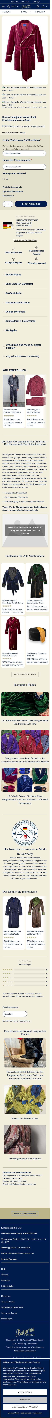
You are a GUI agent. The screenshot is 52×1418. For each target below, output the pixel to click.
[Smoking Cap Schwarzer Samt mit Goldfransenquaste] (37, 633)
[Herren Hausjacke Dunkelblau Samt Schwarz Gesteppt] (13, 580)
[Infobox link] (25, 1339)
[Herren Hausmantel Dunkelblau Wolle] (14, 912)
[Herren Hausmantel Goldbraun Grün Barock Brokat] (36, 912)
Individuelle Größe (13, 252)
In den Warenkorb (31, 204)
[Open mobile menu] (3, 6)
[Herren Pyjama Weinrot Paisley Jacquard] (36, 391)
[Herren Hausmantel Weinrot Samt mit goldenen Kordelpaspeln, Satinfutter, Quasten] (13, 633)
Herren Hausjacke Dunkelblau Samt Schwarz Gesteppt (12, 603)
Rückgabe (5, 1280)
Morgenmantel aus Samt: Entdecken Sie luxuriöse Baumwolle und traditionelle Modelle (25, 760)
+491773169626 (15, 1248)
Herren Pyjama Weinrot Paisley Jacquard (33, 412)
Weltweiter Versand (37, 263)
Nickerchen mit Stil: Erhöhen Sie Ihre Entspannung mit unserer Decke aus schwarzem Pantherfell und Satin (25, 1075)
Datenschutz (26, 1413)
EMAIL (24, 12)
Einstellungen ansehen (25, 1407)
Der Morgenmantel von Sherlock (25, 1158)
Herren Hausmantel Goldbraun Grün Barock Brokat (35, 934)
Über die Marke (7, 1302)
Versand (4, 1275)
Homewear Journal (9, 1313)
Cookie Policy (13, 1413)
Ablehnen (25, 1399)
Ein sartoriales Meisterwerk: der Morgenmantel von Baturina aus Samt (25, 722)
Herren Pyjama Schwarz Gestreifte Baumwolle (12, 412)
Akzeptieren (25, 1392)
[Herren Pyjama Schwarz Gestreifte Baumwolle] (14, 391)
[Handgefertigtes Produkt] (36, 247)
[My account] (38, 6)
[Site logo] (26, 6)
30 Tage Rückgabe (13, 262)
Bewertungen (6, 1319)
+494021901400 (30, 1233)
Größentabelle (7, 1286)
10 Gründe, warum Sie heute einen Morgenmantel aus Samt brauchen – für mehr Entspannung (25, 799)
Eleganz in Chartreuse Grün (25, 1118)
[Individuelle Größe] (13, 249)
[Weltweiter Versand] (36, 259)
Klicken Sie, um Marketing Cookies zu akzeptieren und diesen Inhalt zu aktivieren (25, 530)
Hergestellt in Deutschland (12, 1307)
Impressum (37, 1413)
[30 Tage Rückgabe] (13, 259)
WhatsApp (40, 12)
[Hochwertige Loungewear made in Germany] (25, 833)
